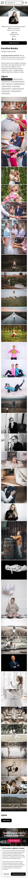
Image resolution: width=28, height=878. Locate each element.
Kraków (23, 57)
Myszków (13, 57)
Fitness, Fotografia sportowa (17, 81)
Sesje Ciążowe (9, 84)
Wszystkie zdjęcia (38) (7, 79)
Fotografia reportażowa (19, 84)
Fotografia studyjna (6, 86)
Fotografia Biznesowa (16, 91)
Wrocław (9, 59)
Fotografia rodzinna (6, 88)
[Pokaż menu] (26, 2)
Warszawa (3, 59)
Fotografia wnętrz (6, 91)
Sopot (22, 59)
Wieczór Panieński (6, 93)
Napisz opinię (6, 820)
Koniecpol (7, 57)
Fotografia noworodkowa (18, 88)
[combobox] (14, 2)
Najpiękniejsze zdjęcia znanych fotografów (14, 834)
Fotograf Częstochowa (8, 51)
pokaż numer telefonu (14, 30)
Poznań (14, 59)
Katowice (18, 57)
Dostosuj (6, 874)
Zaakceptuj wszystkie (18, 874)
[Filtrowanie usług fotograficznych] (22, 2)
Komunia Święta (16, 86)
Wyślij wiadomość (14, 43)
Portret (3, 84)
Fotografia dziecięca (18, 79)
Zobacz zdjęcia (13, 840)
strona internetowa (14, 28)
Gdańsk (18, 59)
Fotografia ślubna (6, 81)
